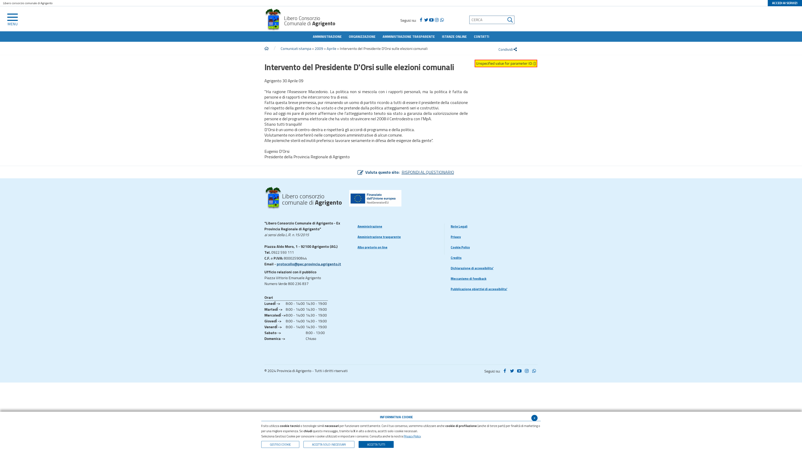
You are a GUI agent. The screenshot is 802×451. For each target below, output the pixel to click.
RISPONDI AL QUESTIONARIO (428, 172)
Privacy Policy (412, 436)
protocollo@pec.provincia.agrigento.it (309, 264)
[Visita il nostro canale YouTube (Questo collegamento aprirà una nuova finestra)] (431, 20)
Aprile (331, 48)
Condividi (506, 49)
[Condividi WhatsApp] (441, 20)
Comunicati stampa (296, 48)
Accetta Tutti (376, 444)
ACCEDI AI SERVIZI (784, 3)
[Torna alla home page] (266, 48)
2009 (319, 48)
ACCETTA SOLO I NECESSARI (329, 444)
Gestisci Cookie (280, 444)
